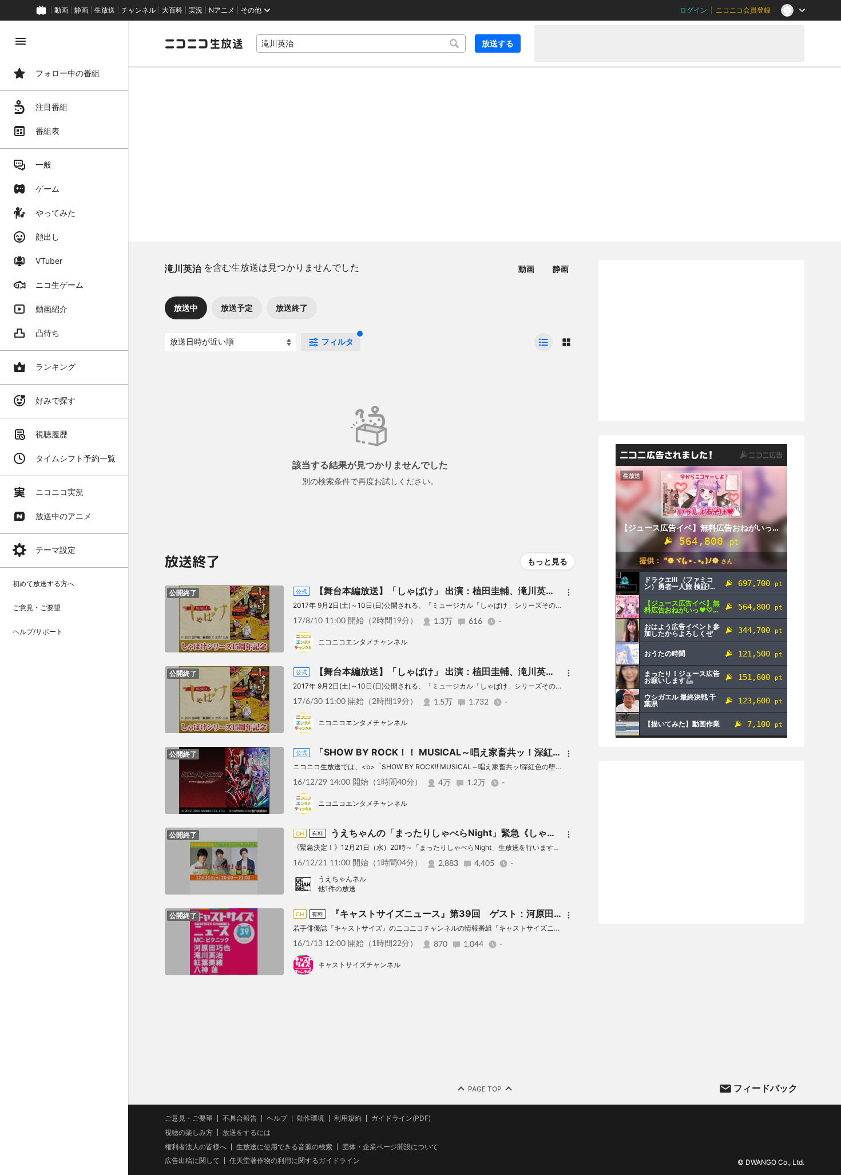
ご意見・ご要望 (189, 1118)
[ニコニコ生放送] (204, 43)
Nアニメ (222, 10)
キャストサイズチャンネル (359, 964)
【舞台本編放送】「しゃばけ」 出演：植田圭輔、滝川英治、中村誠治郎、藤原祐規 (490, 671)
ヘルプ (277, 1118)
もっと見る (547, 561)
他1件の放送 (337, 888)
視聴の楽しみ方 (189, 1132)
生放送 (104, 10)
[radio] (543, 342)
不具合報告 (240, 1118)
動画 (61, 10)
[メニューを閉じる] (20, 41)
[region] (64, 598)
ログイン (693, 10)
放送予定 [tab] (237, 307)
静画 (81, 10)
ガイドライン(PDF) (401, 1118)
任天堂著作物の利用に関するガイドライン (294, 1160)
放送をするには (247, 1132)
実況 (196, 10)
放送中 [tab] (186, 307)
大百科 (172, 10)
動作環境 (310, 1118)
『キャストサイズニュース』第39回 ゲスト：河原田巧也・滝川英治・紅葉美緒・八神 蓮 (517, 913)
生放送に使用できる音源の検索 (284, 1147)
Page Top (485, 1089)
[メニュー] (569, 592)
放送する (498, 43)
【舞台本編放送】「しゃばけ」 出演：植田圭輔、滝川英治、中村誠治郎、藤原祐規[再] (494, 590)
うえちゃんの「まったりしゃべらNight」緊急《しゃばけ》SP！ (463, 832)
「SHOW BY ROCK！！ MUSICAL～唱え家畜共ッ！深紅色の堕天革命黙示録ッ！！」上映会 (507, 752)
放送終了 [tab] (292, 307)
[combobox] (361, 43)
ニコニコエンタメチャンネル (362, 642)
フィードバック (765, 1088)
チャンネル (138, 10)
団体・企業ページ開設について (390, 1147)
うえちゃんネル (342, 879)
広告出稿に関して (192, 1160)
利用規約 (348, 1118)
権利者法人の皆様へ (196, 1146)
